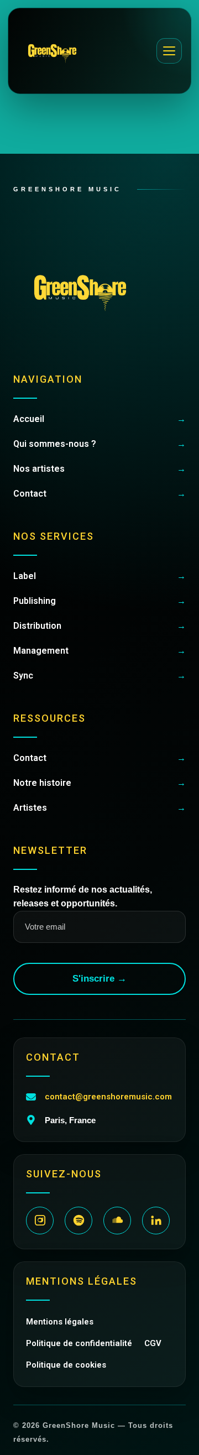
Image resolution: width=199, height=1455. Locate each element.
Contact (99, 493)
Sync (99, 675)
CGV (152, 1343)
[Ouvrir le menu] (169, 51)
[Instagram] (40, 1220)
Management (99, 650)
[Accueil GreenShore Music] (52, 51)
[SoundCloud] (117, 1220)
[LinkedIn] (156, 1220)
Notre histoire (99, 783)
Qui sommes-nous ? (99, 444)
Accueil (99, 419)
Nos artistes (99, 468)
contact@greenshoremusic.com (108, 1097)
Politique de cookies (66, 1365)
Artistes (99, 807)
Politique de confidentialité (79, 1343)
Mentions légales (59, 1322)
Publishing (99, 601)
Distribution (99, 625)
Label (99, 576)
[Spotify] (78, 1220)
